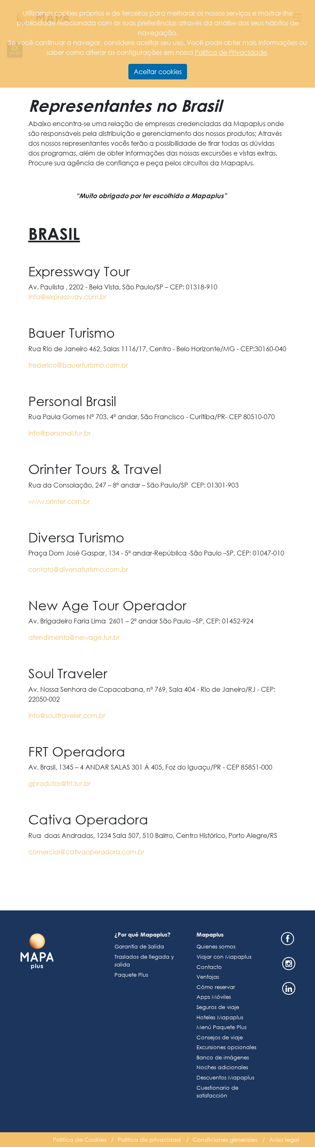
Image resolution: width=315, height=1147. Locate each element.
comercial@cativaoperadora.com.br (86, 851)
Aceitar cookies (158, 71)
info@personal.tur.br (59, 433)
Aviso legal (284, 1139)
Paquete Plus (131, 974)
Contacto (209, 967)
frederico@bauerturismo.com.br (78, 365)
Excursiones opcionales (226, 1047)
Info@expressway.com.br (67, 296)
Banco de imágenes (222, 1057)
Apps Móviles (213, 996)
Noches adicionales (222, 1067)
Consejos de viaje (219, 1037)
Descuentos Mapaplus (225, 1077)
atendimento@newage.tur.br (74, 637)
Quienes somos (215, 946)
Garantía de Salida (139, 946)
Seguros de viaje (217, 1007)
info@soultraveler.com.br (66, 715)
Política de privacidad (149, 1139)
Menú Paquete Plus (221, 1027)
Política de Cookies (79, 1139)
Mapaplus (210, 934)
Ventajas (207, 976)
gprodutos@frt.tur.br (59, 783)
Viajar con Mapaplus (223, 956)
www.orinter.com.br (59, 501)
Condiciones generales (225, 1139)
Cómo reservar (215, 987)
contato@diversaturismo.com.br (78, 569)
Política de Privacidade (231, 52)
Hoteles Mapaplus (219, 1017)
